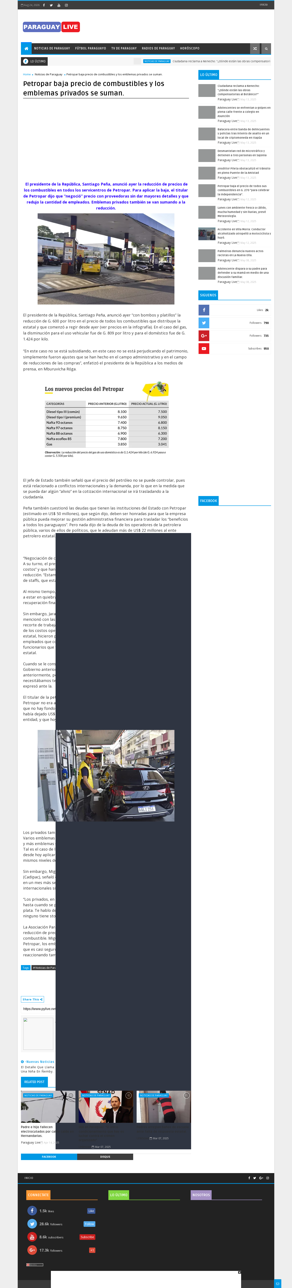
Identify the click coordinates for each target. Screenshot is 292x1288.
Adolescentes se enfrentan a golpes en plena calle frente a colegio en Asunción (244, 112)
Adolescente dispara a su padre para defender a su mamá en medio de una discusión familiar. (243, 273)
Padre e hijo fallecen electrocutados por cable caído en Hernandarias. (47, 1131)
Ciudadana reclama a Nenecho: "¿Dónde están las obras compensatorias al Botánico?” (208, 61)
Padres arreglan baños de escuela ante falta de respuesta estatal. (163, 1129)
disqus (105, 1157)
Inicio (264, 4)
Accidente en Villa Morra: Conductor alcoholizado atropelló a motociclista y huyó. (244, 233)
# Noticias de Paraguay (48, 968)
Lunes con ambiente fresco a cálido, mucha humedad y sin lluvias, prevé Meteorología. (242, 212)
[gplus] (261, 1178)
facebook (49, 1157)
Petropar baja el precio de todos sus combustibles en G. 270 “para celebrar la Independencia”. (243, 190)
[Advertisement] (144, 1277)
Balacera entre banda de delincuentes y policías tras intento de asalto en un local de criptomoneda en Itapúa (244, 134)
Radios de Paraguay (158, 48)
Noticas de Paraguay (133, 61)
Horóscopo (190, 48)
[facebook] (44, 5)
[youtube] (59, 5)
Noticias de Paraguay (52, 48)
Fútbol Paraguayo (90, 48)
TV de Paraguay (124, 48)
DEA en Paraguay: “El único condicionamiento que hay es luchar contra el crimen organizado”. (101, 1133)
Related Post (34, 1082)
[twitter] (51, 5)
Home (27, 74)
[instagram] (66, 5)
